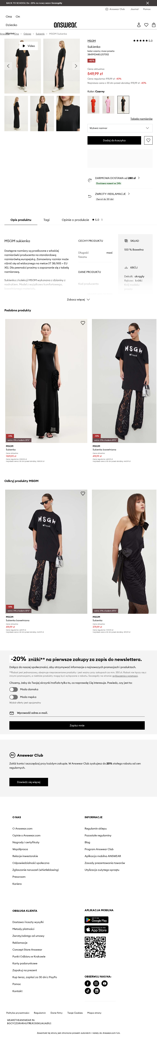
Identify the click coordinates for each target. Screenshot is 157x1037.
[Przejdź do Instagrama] (96, 983)
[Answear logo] (65, 25)
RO (33, 1023)
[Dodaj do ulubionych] (148, 140)
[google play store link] (96, 919)
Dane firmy (57, 1013)
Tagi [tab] (46, 220)
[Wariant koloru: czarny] (123, 105)
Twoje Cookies (75, 1013)
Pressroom (18, 876)
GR (18, 1023)
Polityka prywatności (17, 1013)
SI (36, 1023)
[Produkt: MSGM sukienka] (46, 381)
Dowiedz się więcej (28, 782)
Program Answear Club (99, 849)
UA (41, 1023)
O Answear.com (22, 828)
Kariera (17, 884)
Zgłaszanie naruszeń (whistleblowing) (35, 870)
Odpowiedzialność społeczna (30, 863)
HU (25, 1023)
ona (9, 16)
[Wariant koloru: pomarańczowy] (93, 105)
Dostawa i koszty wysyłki (28, 922)
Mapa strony (94, 1013)
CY (12, 1023)
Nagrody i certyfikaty (25, 842)
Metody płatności (23, 929)
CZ (15, 1023)
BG (9, 1023)
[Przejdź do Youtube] (104, 983)
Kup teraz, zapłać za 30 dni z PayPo (34, 977)
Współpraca (20, 849)
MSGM (91, 40)
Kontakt (17, 991)
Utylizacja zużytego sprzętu (102, 870)
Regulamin (40, 1013)
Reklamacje (19, 942)
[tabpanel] (78, 264)
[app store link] (96, 928)
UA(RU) (47, 1023)
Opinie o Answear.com (26, 835)
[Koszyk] (153, 25)
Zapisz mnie (77, 725)
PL (30, 1023)
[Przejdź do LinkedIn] (96, 991)
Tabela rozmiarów (141, 118)
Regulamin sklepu (96, 828)
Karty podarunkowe (24, 963)
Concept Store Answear (27, 949)
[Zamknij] (148, 3)
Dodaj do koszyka (114, 140)
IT (28, 1023)
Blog (87, 842)
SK (38, 1023)
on (18, 16)
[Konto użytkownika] (139, 25)
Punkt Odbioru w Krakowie (28, 956)
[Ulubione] (146, 25)
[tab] (82, 220)
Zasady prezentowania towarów (105, 863)
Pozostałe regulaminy (98, 835)
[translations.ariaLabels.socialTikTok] (88, 991)
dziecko (11, 25)
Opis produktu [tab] (21, 220)
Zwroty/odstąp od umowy (28, 936)
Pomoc (16, 984)
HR (22, 1023)
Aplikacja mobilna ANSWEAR (103, 856)
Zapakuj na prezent (24, 970)
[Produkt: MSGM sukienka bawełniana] (46, 552)
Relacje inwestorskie (25, 856)
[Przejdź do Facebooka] (88, 983)
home (10, 33)
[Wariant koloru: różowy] (108, 105)
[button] (120, 128)
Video (31, 46)
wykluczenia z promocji (125, 675)
